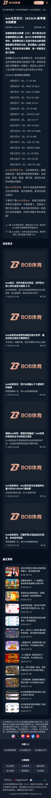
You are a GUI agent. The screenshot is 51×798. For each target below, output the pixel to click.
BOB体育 (6, 784)
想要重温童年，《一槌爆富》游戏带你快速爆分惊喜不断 (32, 582)
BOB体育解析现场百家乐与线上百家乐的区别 (33, 693)
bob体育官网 (14, 187)
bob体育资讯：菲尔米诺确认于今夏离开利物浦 (24, 386)
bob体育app (23, 200)
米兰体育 (10, 771)
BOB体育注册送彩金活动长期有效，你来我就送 (33, 619)
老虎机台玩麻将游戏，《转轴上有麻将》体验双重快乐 (32, 594)
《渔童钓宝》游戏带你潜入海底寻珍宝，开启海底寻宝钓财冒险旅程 (33, 644)
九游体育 (25, 766)
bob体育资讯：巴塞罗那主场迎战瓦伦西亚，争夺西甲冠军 (24, 536)
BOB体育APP (25, 750)
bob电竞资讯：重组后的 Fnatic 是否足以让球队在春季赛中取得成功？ (29, 226)
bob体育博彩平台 (14, 170)
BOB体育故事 (22, 10)
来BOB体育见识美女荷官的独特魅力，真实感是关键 (33, 569)
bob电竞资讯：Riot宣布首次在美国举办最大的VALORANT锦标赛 (24, 487)
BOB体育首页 (8, 10)
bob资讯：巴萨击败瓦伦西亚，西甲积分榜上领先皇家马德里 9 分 (29, 233)
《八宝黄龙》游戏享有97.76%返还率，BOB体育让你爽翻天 (32, 656)
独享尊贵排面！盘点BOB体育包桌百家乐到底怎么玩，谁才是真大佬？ (33, 607)
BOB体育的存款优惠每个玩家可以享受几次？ (33, 705)
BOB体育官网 (10, 750)
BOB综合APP (40, 750)
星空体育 (40, 766)
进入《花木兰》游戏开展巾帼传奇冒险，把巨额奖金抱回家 (33, 631)
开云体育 (10, 766)
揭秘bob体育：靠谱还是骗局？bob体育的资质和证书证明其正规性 (24, 435)
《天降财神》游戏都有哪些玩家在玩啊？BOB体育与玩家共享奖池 (33, 681)
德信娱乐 (25, 771)
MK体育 (40, 771)
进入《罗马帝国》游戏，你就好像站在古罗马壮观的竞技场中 (33, 668)
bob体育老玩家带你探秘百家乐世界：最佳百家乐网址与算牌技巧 (24, 337)
